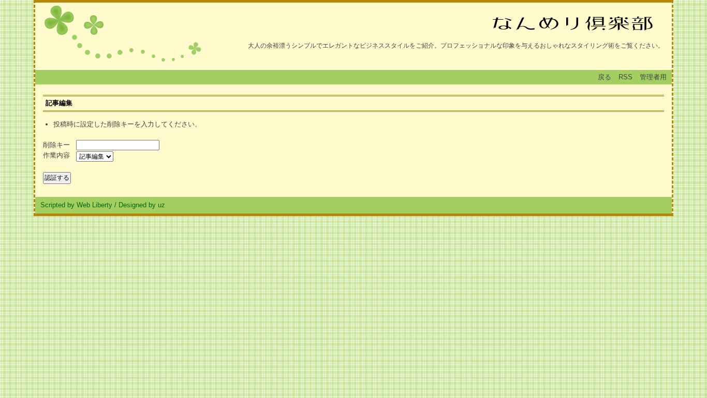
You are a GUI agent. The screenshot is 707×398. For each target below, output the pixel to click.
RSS (625, 77)
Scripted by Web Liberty (76, 205)
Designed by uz (142, 205)
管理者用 (653, 77)
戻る (604, 77)
